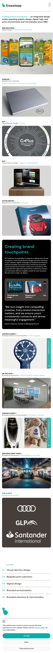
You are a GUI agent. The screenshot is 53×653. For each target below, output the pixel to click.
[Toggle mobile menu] (49, 5)
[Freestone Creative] (12, 5)
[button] (4, 621)
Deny (26, 642)
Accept (26, 636)
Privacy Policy (40, 628)
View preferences (26, 648)
